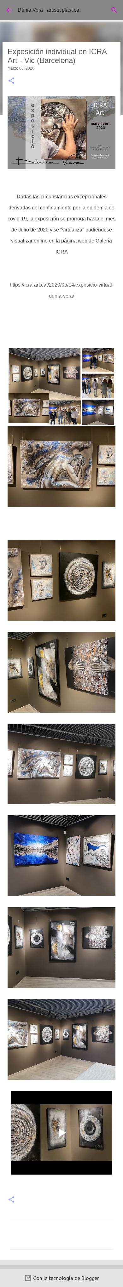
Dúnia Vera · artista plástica (48, 10)
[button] (11, 81)
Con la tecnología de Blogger (65, 1278)
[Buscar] (114, 10)
